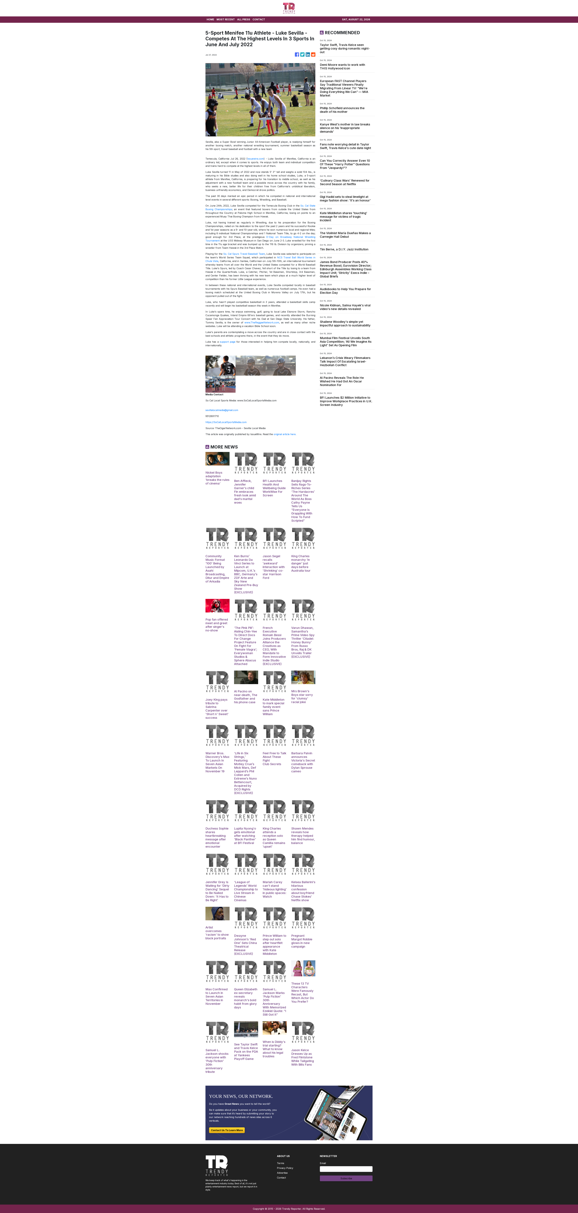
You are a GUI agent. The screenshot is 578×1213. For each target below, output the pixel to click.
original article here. (285, 434)
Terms (280, 1163)
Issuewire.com (255, 158)
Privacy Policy (285, 1167)
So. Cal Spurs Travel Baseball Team (244, 253)
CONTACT (259, 19)
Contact (281, 1177)
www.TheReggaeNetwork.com (261, 322)
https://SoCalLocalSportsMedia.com (226, 422)
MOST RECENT (226, 19)
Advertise (282, 1172)
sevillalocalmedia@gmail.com (221, 410)
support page (227, 341)
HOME (210, 19)
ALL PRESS (243, 19)
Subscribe (346, 1178)
